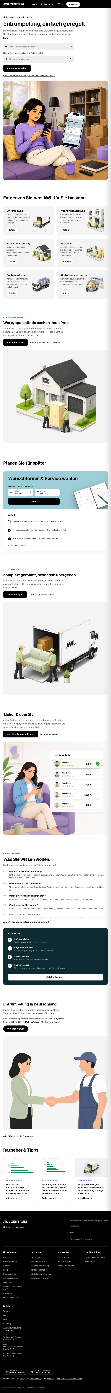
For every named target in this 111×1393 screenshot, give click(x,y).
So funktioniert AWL (50, 734)
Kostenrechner (9, 1274)
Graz (5, 1315)
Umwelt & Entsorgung (95, 1257)
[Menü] (84, 4)
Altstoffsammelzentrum (41, 1274)
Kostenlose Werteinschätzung (45, 342)
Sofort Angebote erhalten (42, 594)
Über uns (7, 1257)
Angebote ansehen (17, 68)
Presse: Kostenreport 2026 (12, 1287)
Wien (5, 1311)
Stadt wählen (17, 1028)
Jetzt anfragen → (55, 977)
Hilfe (34, 4)
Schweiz (50, 1378)
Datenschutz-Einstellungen (81, 1239)
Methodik (7, 1282)
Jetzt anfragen (15, 594)
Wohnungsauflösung (39, 1261)
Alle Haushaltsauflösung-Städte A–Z (13, 1346)
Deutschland (35, 1378)
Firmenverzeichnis (11, 1278)
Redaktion (7, 1293)
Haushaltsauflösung (39, 1265)
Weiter (33, 501)
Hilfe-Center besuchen (13, 1227)
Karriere (6, 1265)
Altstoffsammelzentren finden (69, 1378)
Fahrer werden (64, 1257)
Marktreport (90, 1261)
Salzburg (7, 1323)
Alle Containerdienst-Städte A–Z (13, 1354)
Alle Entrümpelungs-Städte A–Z (12, 1329)
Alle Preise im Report (50, 1022)
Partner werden (64, 1261)
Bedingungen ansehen (17, 545)
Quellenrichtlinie (10, 1297)
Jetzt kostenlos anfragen (20, 734)
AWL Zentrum (13, 4)
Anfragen (73, 4)
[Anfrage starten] (55, 130)
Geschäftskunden (66, 1265)
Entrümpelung (36, 1257)
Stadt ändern (25, 17)
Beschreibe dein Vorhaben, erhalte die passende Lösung (29, 75)
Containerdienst (37, 1270)
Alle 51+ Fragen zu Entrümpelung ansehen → (26, 922)
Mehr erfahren (32, 1022)
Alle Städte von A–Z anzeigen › (19, 1136)
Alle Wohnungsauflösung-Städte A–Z (13, 1337)
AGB (72, 1232)
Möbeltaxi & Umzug (39, 1278)
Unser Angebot (10, 1261)
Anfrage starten (15, 342)
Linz (5, 1319)
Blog (5, 1270)
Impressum (74, 1225)
